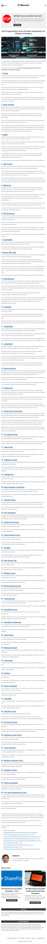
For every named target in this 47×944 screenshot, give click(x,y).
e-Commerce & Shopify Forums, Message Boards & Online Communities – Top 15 (22, 836)
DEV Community (10, 513)
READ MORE (17, 25)
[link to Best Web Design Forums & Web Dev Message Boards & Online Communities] (35, 878)
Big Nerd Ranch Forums (12, 586)
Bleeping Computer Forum (13, 761)
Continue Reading (11, 900)
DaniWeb (7, 548)
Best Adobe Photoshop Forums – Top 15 (13, 847)
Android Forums (10, 500)
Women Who (7, 253)
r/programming (5, 150)
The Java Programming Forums (15, 793)
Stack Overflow (8, 105)
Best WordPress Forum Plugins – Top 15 (13, 842)
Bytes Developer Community (14, 487)
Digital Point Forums (11, 522)
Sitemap (33, 938)
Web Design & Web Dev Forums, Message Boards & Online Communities (20, 832)
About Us (28, 938)
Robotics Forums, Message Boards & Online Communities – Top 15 (19, 834)
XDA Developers (9, 214)
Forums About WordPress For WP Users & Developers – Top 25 (18, 844)
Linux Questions (10, 748)
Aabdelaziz (15, 856)
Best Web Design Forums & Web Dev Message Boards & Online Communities (35, 891)
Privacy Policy (21, 938)
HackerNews (8, 326)
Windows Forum (10, 573)
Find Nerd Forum (10, 711)
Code (14, 253)
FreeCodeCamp (8, 279)
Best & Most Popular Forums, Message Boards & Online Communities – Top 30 (22, 849)
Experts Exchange (10, 686)
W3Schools (7, 185)
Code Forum (8, 447)
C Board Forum (9, 599)
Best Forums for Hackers (9, 830)
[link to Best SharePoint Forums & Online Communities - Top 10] (11, 878)
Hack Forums (9, 635)
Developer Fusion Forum (13, 735)
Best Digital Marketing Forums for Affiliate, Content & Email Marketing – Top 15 (22, 840)
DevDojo (7, 673)
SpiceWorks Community (12, 622)
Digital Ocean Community (13, 411)
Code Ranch (8, 661)
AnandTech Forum (10, 610)
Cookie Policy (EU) (41, 938)
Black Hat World (10, 369)
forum (10, 229)
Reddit (5, 135)
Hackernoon (8, 388)
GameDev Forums (10, 770)
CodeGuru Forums (10, 460)
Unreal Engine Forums (12, 535)
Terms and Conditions (12, 938)
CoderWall (7, 699)
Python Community (11, 783)
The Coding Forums (11, 435)
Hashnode (7, 307)
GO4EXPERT (8, 344)
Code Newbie (7, 240)
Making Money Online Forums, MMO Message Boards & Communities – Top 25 (22, 838)
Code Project (7, 164)
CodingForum (9, 474)
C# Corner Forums (10, 722)
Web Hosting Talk (10, 561)
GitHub (5, 73)
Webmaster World (10, 648)
